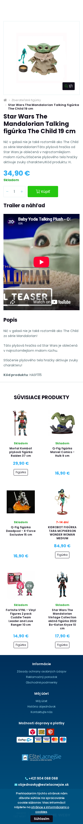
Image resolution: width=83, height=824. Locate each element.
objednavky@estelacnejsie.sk (43, 784)
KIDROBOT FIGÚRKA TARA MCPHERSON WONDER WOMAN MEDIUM (62, 532)
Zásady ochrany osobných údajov (41, 671)
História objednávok (41, 706)
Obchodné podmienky (41, 682)
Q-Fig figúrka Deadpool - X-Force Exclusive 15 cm (21, 530)
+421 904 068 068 (43, 778)
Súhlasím (41, 818)
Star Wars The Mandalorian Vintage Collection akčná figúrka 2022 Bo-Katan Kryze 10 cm (62, 619)
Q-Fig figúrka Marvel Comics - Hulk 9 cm (62, 452)
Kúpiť (45, 191)
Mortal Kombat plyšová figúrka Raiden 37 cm (21, 452)
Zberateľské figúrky (26, 100)
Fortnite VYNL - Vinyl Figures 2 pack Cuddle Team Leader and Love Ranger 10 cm (21, 617)
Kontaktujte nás (42, 712)
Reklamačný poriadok (41, 677)
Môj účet (41, 701)
